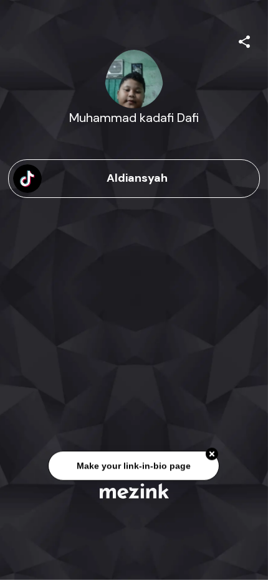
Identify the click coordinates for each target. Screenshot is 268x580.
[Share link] (244, 40)
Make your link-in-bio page (134, 466)
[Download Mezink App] (134, 491)
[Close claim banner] (212, 454)
